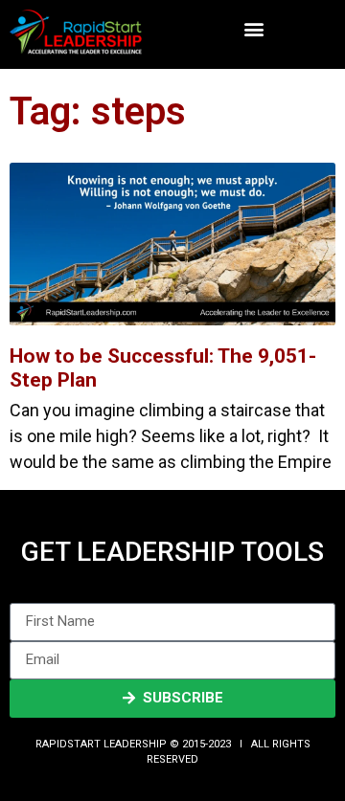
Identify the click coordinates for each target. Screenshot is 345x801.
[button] (253, 29)
